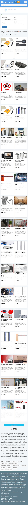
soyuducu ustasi (4, 463)
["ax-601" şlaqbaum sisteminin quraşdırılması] (20, 334)
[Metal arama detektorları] (7, 334)
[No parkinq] (7, 84)
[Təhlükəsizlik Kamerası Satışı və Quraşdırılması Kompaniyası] (7, 243)
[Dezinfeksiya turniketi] (7, 197)
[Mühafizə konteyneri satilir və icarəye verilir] (7, 129)
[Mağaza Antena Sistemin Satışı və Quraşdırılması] (20, 288)
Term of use (11, 499)
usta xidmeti (20, 461)
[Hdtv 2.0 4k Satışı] (7, 379)
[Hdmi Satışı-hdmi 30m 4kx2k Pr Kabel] (7, 288)
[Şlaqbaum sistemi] (20, 402)
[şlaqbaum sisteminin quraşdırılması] (7, 220)
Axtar (5, 27)
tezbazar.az (8, 461)
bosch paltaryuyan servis (5, 465)
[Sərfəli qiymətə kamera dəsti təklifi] (20, 220)
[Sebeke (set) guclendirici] (7, 107)
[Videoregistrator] (20, 84)
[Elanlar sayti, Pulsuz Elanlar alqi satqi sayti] (1, 14)
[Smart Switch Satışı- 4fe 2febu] (20, 356)
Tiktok (11, 498)
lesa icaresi (3, 467)
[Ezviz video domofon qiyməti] (7, 265)
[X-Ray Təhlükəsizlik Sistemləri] (20, 129)
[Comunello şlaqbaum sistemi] (20, 175)
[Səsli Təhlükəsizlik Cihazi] (20, 265)
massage (15, 467)
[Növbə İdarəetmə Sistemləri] (20, 107)
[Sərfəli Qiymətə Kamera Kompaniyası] (7, 311)
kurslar (14, 461)
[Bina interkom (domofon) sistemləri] (7, 152)
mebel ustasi (23, 465)
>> (16, 428)
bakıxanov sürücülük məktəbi (6, 469)
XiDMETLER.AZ (4, 31)
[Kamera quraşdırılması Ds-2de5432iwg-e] (7, 356)
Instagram (3, 498)
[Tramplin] (20, 61)
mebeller (9, 467)
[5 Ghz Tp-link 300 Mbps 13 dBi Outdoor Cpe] (20, 379)
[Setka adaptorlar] (7, 402)
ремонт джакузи (16, 465)
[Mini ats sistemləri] (20, 311)
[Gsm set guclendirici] (7, 38)
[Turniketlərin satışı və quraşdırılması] (20, 152)
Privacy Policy (4, 499)
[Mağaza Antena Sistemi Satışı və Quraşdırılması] (20, 243)
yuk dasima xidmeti (13, 463)
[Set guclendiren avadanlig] (7, 61)
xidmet (2, 461)
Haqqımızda (18, 499)
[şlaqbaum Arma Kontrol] (7, 175)
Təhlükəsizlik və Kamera (13, 31)
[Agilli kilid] (20, 38)
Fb (7, 498)
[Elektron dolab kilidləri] (20, 197)
